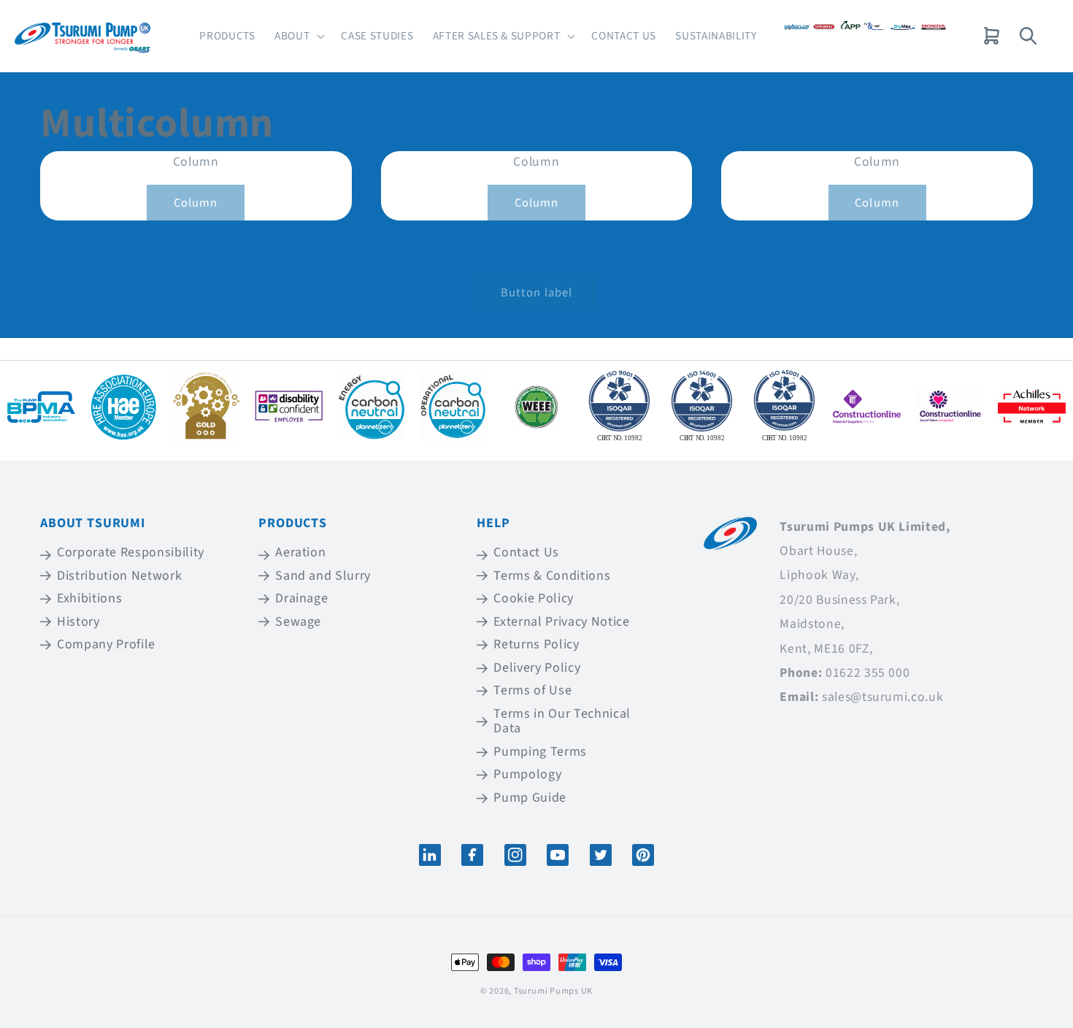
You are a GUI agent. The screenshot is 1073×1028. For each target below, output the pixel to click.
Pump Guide (529, 798)
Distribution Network (119, 576)
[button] (298, 36)
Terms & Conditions (551, 576)
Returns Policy (536, 644)
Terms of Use (532, 690)
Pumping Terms (540, 752)
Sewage (298, 622)
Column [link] (196, 203)
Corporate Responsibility (130, 553)
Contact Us (526, 553)
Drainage (301, 598)
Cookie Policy (533, 598)
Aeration (300, 553)
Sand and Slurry (323, 576)
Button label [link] (536, 293)
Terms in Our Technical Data (562, 721)
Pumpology (527, 774)
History (78, 622)
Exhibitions (89, 598)
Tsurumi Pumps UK (553, 991)
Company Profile (106, 644)
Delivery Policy (536, 668)
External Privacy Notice (561, 622)
